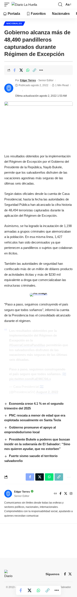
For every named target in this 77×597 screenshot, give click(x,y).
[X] (66, 494)
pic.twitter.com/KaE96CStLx (30, 379)
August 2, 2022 (47, 392)
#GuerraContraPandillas (27, 345)
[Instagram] (71, 494)
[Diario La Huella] (24, 5)
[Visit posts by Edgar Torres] (8, 88)
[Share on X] (21, 70)
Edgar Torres (28, 80)
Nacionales (14, 23)
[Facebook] (60, 494)
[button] (8, 5)
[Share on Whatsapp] (28, 70)
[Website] (55, 494)
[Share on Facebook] (15, 70)
